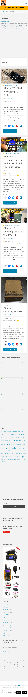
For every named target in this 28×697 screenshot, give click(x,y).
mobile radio (23, 451)
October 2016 (6, 630)
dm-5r (10, 440)
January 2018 (6, 609)
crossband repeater (4, 440)
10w (5, 431)
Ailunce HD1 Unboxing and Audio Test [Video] (12, 25)
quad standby (23, 453)
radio (2, 456)
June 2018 (5, 604)
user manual (21, 459)
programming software (11, 453)
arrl (15, 434)
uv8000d (3, 462)
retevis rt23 (13, 456)
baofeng (23, 434)
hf (20, 448)
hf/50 (22, 448)
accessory (8, 431)
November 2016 (7, 628)
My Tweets (6, 651)
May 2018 (5, 607)
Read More (14, 695)
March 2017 (6, 617)
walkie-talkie (13, 462)
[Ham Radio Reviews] (3, 3)
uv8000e (8, 462)
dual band (11, 444)
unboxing (15, 459)
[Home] (3, 11)
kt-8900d (6, 451)
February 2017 (6, 620)
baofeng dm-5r (6, 437)
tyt (6, 459)
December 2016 (7, 625)
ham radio (5, 447)
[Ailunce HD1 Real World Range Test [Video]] (14, 76)
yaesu (18, 462)
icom (2, 451)
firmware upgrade (21, 444)
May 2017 (5, 615)
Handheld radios (12, 85)
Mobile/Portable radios (14, 153)
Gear (6, 85)
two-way (20, 456)
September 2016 (7, 633)
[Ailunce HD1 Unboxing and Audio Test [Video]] (14, 215)
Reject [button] (24, 692)
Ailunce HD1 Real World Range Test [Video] (12, 92)
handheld (14, 448)
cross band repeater (19, 437)
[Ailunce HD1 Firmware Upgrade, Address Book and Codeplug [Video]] (14, 144)
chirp (13, 437)
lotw (9, 451)
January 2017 (6, 622)
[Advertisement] (14, 43)
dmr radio (19, 440)
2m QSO (2, 431)
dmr (13, 440)
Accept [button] (18, 692)
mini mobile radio (15, 451)
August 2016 (6, 635)
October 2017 (6, 612)
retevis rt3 (8, 456)
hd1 (19, 448)
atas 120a (18, 434)
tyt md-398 (10, 459)
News (19, 305)
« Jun (4, 672)
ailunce (12, 431)
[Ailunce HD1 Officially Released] (14, 290)
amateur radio (9, 434)
